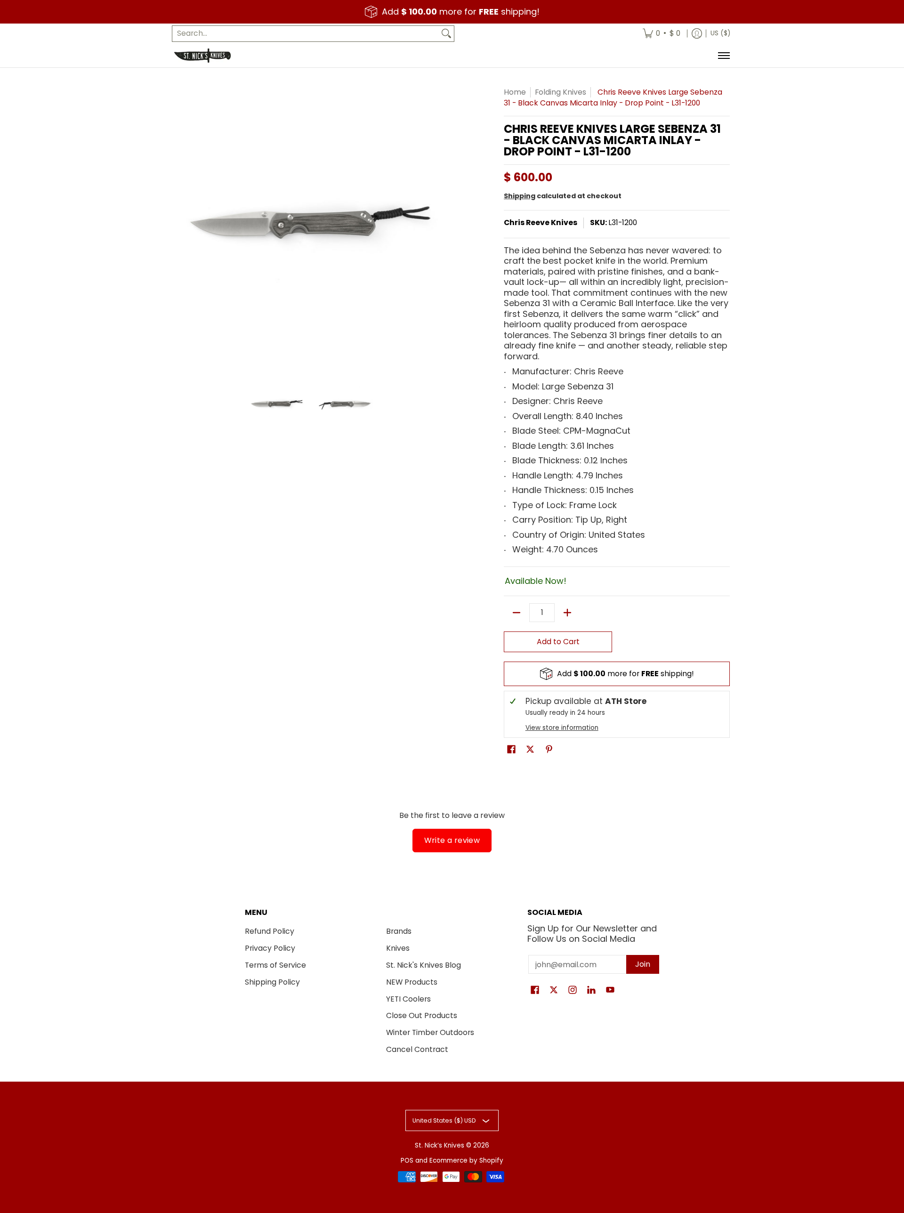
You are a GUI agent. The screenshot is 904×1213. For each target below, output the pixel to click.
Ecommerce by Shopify (466, 1160)
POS (407, 1160)
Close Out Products (421, 1015)
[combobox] (305, 33)
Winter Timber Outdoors (430, 1032)
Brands (399, 931)
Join (642, 964)
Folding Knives (560, 92)
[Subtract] (516, 612)
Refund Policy (269, 931)
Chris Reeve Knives (540, 222)
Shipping (519, 196)
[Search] (446, 33)
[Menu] (723, 55)
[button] (511, 750)
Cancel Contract (417, 1049)
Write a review (452, 840)
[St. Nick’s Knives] (202, 55)
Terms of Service (275, 965)
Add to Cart (558, 641)
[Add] (567, 612)
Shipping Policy (272, 982)
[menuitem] (661, 34)
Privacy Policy (270, 948)
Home (515, 92)
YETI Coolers (408, 999)
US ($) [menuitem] (720, 33)
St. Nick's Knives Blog (423, 965)
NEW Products (411, 982)
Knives (398, 948)
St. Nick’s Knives (439, 1145)
